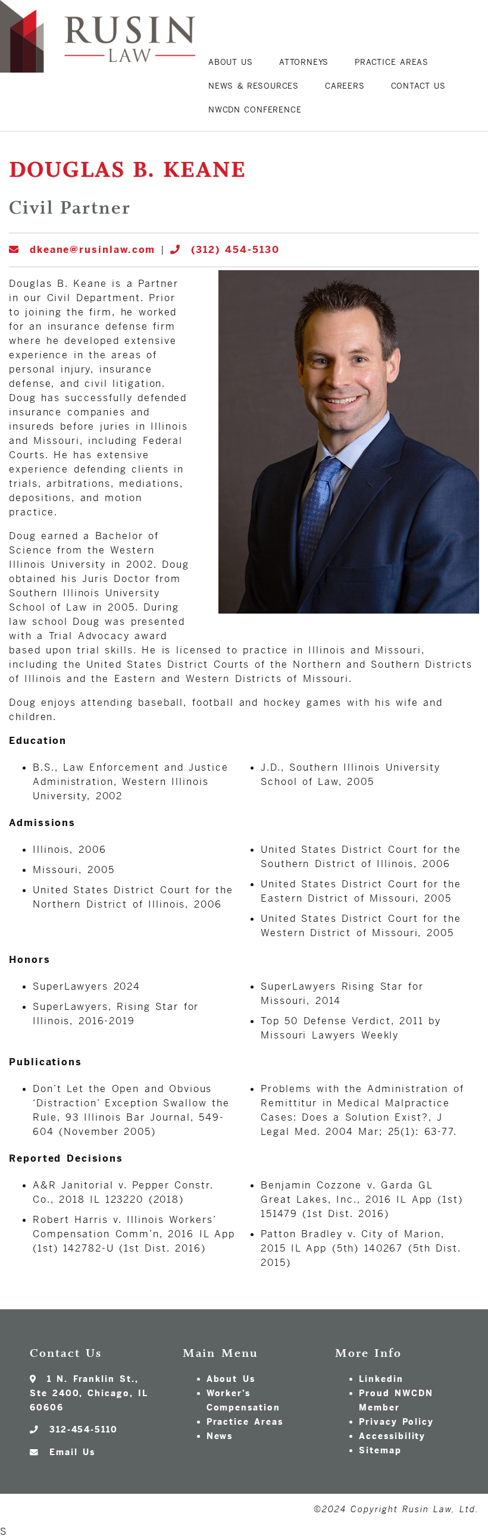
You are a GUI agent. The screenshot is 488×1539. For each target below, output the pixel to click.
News (220, 1436)
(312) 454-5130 (232, 249)
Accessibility (392, 1436)
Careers (345, 86)
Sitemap (380, 1450)
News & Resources (253, 86)
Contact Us (418, 86)
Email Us (69, 1452)
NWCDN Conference (254, 110)
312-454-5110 (81, 1429)
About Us (230, 62)
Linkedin (381, 1379)
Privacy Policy (396, 1421)
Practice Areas (391, 62)
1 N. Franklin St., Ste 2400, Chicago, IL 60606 (89, 1393)
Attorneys (304, 62)
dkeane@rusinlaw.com (89, 249)
